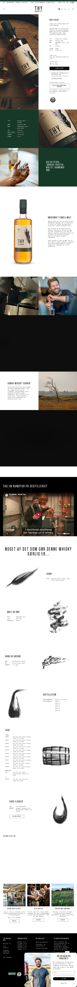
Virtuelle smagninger (40, 2)
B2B (64, 2)
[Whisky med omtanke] (62, 895)
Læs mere (38, 920)
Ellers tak (64, 983)
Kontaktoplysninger (42, 948)
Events (32, 2)
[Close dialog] (75, 954)
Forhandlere (18, 2)
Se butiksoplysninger (57, 78)
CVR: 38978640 (7, 957)
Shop (4, 2)
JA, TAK (64, 978)
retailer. (53, 93)
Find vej (14, 921)
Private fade (24, 2)
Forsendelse (59, 56)
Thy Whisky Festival (50, 2)
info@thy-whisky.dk (6, 950)
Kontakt (60, 2)
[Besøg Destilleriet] (14, 895)
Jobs (67, 2)
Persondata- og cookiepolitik (40, 945)
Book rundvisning (10, 2)
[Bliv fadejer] (38, 895)
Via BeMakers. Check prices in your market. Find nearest (59, 90)
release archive (16, 816)
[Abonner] (67, 952)
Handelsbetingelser (42, 942)
